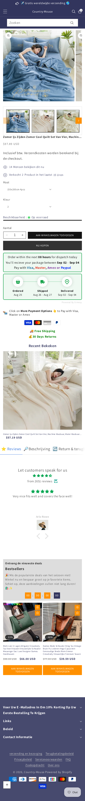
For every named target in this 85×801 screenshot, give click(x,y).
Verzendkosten (35, 153)
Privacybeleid (23, 759)
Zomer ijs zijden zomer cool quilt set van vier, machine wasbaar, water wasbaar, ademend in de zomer (41, 434)
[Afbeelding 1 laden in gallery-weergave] (17, 121)
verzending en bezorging (25, 753)
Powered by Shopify (58, 772)
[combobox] (42, 22)
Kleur (6, 199)
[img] (42, 475)
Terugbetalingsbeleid (60, 753)
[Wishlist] (37, 613)
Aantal (7, 228)
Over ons (54, 765)
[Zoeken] (72, 22)
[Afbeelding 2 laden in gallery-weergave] (43, 121)
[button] (7, 11)
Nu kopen (42, 245)
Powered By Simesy (72, 302)
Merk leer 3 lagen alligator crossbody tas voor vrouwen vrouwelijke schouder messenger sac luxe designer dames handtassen (22, 650)
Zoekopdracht (34, 765)
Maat (6, 182)
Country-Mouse (34, 772)
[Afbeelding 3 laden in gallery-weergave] (68, 121)
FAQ (68, 759)
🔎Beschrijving (37, 448)
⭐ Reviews (11, 448)
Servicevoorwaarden (48, 759)
